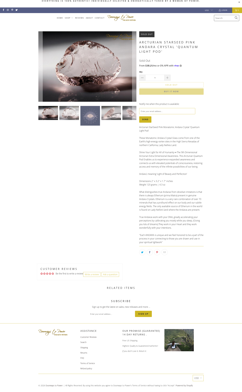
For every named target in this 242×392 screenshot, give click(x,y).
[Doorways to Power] (121, 18)
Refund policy (86, 368)
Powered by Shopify (184, 385)
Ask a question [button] (110, 274)
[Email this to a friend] (164, 252)
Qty (140, 72)
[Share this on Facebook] (150, 252)
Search (83, 342)
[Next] (134, 66)
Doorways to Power (54, 385)
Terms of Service (87, 363)
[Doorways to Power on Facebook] (3, 10)
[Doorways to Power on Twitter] (16, 10)
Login (224, 10)
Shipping (84, 347)
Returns (83, 352)
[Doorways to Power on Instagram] (7, 10)
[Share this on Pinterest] (157, 252)
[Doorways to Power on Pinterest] (12, 10)
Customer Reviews (88, 337)
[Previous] (40, 66)
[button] (69, 18)
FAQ (82, 358)
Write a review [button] (92, 274)
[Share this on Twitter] (142, 252)
